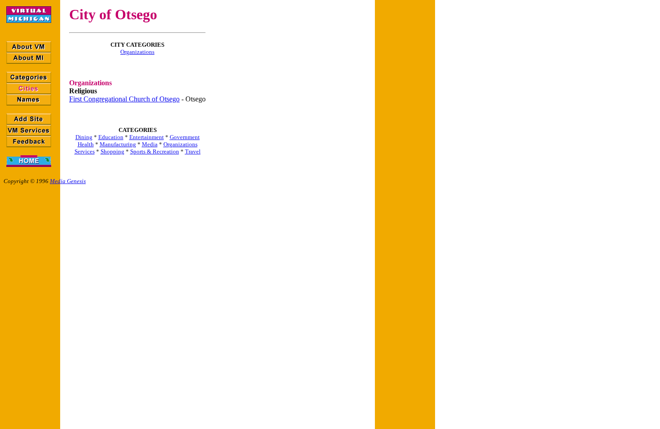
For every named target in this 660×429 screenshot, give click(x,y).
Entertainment (146, 137)
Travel (193, 151)
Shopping (112, 151)
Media (150, 144)
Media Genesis (68, 181)
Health (86, 144)
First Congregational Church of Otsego (124, 99)
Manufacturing (118, 144)
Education (110, 137)
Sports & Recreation (154, 151)
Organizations (137, 51)
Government (185, 137)
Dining (83, 137)
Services (85, 151)
